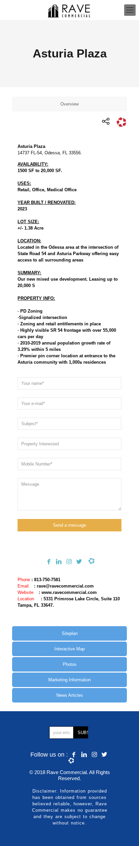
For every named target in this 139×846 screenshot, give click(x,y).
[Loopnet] (89, 561)
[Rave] (69, 10)
